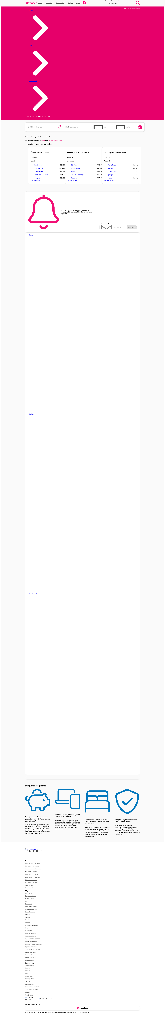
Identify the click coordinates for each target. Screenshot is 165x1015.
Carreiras (27, 981)
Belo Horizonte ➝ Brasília (32, 874)
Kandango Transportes (31, 909)
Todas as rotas (29, 885)
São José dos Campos (77, 175)
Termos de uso (29, 976)
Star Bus (27, 920)
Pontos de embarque (30, 957)
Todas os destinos (30, 888)
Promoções (49, 3)
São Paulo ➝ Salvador (31, 880)
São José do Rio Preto (41, 175)
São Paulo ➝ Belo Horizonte (33, 869)
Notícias (27, 970)
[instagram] (27, 852)
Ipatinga (110, 175)
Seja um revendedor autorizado (33, 944)
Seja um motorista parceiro (32, 938)
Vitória (73, 171)
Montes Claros (112, 171)
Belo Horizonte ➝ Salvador (32, 877)
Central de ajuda (29, 965)
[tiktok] (40, 852)
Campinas (37, 178)
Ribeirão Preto (38, 171)
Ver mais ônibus (35, 180)
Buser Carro (28, 893)
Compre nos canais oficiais (32, 949)
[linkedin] (37, 852)
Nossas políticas (29, 978)
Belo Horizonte (39, 168)
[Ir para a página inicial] (31, 849)
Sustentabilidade (29, 984)
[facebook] (30, 852)
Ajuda (78, 3)
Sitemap (27, 992)
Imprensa (27, 968)
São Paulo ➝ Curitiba (31, 871)
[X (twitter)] (34, 852)
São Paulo (74, 165)
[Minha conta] (84, 3)
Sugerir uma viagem (30, 952)
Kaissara (27, 922)
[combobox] (43, 127)
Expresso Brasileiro (30, 933)
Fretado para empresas (31, 941)
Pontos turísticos (29, 960)
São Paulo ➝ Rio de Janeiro (32, 866)
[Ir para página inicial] (31, 3)
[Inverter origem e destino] (59, 127)
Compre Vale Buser (30, 955)
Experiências (60, 2)
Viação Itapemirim (30, 912)
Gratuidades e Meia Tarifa (32, 986)
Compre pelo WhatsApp (31, 989)
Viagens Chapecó (29, 898)
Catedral (27, 917)
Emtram (27, 914)
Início (40, 3)
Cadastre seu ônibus (30, 936)
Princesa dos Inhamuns (31, 925)
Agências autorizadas (30, 946)
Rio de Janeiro (38, 165)
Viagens (70, 3)
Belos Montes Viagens (31, 906)
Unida (26, 928)
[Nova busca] (138, 3)
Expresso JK (28, 904)
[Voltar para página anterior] (88, 3)
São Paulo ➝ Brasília (31, 882)
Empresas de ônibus (30, 896)
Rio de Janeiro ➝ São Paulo (32, 863)
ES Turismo (28, 930)
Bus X (27, 901)
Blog (26, 973)
